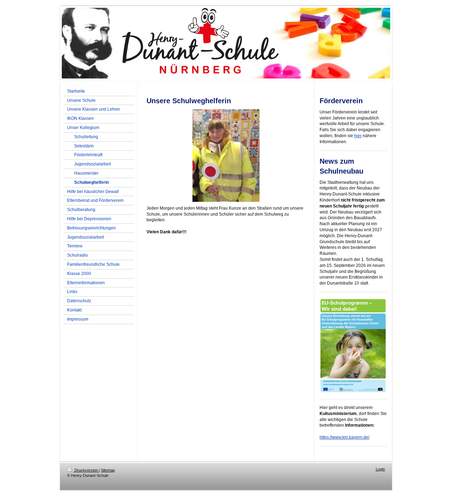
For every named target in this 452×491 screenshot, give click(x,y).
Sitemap (108, 470)
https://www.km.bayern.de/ (344, 437)
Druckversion (86, 470)
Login (380, 469)
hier (358, 135)
